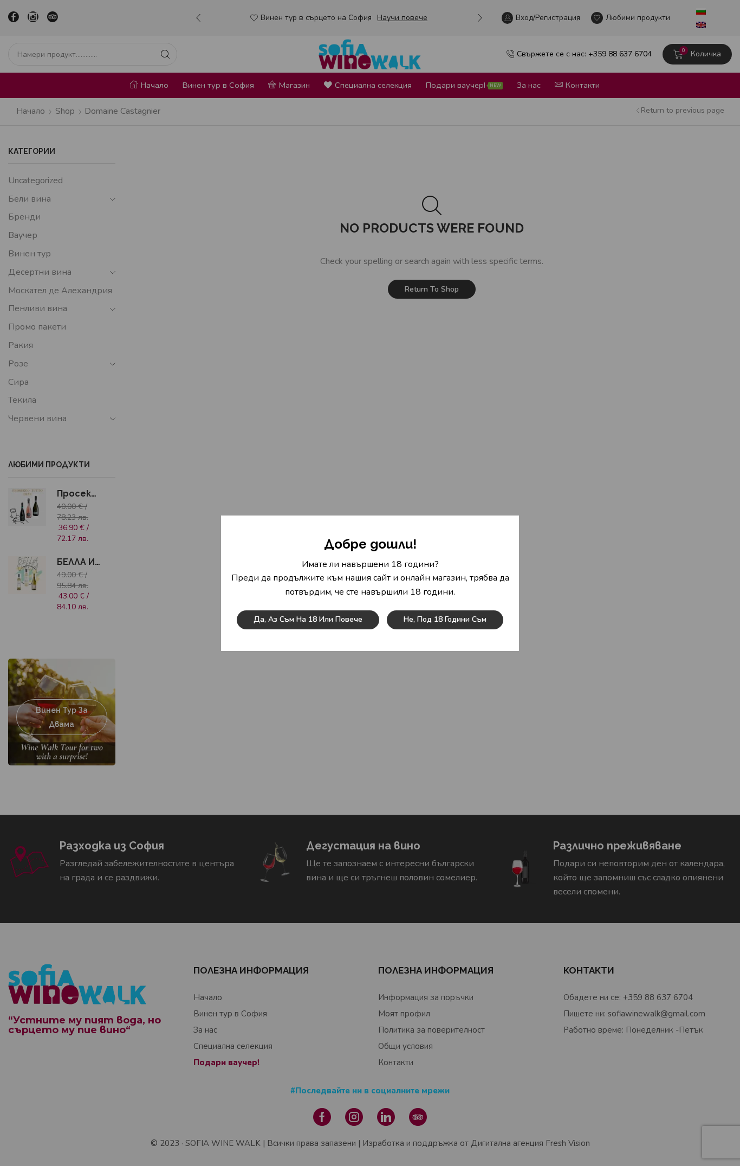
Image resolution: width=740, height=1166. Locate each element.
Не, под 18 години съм (445, 619)
